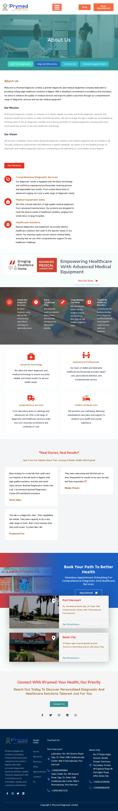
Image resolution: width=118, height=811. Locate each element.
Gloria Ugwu (15, 500)
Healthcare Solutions (28, 222)
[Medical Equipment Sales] (8, 201)
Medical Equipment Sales (30, 199)
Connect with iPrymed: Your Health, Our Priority (59, 682)
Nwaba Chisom (72, 488)
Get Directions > (71, 624)
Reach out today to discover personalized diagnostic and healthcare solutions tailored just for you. (59, 691)
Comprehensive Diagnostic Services (37, 177)
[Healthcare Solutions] (8, 224)
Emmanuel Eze (16, 533)
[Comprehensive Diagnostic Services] (8, 179)
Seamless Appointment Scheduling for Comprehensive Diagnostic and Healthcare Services (88, 581)
